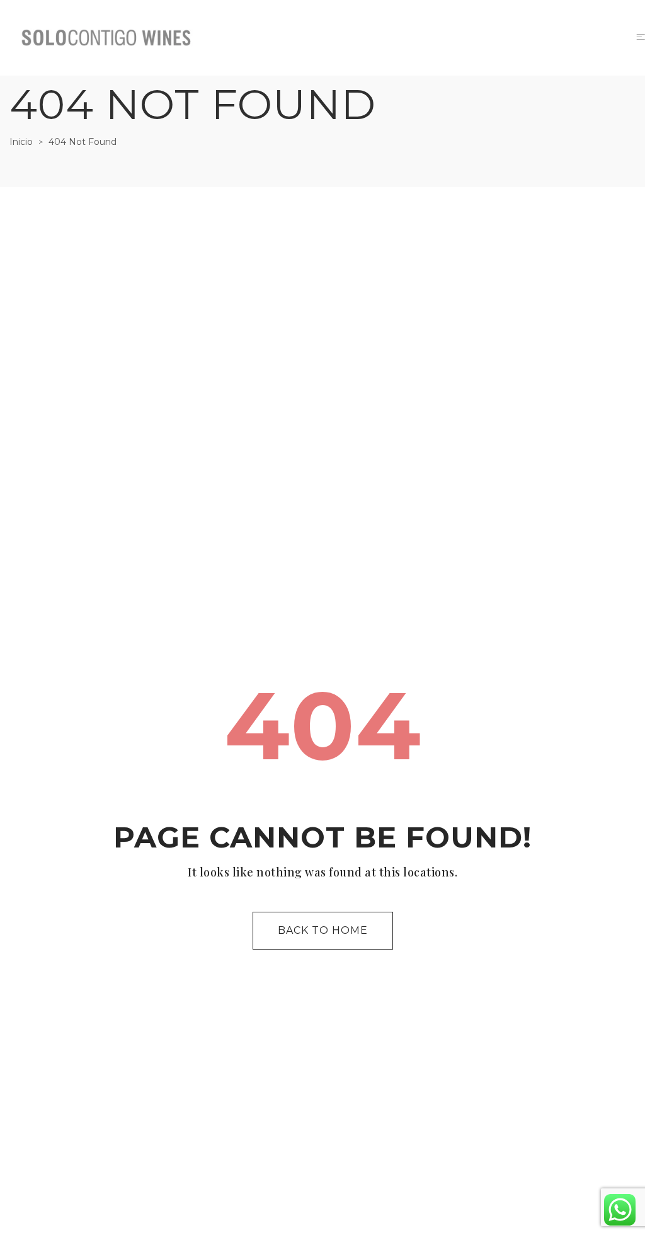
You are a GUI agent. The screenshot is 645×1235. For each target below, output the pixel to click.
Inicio (21, 141)
